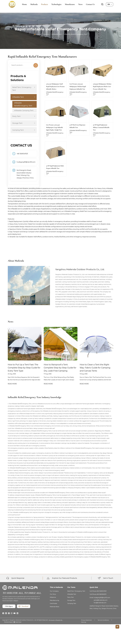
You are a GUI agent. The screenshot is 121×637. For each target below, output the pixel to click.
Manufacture (70, 4)
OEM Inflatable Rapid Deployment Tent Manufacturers (80, 296)
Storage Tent (17, 123)
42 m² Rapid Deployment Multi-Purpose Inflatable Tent (55, 167)
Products (44, 4)
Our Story (53, 594)
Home (24, 4)
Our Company (54, 591)
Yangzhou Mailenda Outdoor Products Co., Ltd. (22, 620)
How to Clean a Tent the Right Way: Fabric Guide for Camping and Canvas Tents (95, 367)
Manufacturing (54, 600)
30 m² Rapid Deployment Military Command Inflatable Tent (101, 127)
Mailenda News (54, 606)
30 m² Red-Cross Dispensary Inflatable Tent (77, 126)
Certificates (53, 603)
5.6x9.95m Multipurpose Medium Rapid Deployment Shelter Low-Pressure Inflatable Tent (102, 86)
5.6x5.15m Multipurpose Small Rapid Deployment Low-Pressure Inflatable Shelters (55, 86)
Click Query (9, 606)
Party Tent (16, 116)
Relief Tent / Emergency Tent (21, 88)
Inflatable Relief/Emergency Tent (23, 104)
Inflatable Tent (56, 34)
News (80, 4)
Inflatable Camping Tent (23, 110)
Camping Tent (18, 130)
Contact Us (90, 4)
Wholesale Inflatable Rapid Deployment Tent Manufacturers (56, 620)
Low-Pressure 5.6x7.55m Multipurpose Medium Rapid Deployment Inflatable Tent (78, 86)
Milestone (53, 597)
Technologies (56, 4)
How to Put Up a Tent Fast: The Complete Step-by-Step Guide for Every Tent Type (24, 367)
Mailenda (34, 4)
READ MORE (12, 384)
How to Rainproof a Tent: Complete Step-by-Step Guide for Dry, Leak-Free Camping (60, 367)
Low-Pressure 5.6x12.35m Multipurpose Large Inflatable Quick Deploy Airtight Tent (54, 127)
